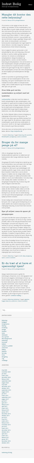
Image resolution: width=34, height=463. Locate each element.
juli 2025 (4, 373)
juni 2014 (4, 417)
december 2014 (6, 414)
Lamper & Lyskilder (7, 346)
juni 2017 (4, 401)
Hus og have (5, 337)
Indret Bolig (11, 4)
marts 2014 (5, 421)
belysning (21, 135)
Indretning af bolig (7, 452)
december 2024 (6, 377)
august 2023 (5, 383)
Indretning (16, 299)
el (19, 256)
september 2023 (6, 381)
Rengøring (4, 357)
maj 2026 (4, 370)
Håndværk (4, 335)
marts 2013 (5, 428)
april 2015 (4, 406)
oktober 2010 (5, 443)
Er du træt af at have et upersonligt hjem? (17, 265)
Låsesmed (5, 347)
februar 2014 (5, 423)
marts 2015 (5, 408)
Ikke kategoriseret (7, 338)
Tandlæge (4, 360)
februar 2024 (5, 379)
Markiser (4, 351)
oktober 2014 (5, 415)
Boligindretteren (20, 20)
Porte (3, 355)
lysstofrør (29, 135)
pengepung (13, 136)
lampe (7, 301)
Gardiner (4, 331)
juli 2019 (4, 394)
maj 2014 (4, 419)
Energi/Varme (5, 324)
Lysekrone (14, 301)
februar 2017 (5, 404)
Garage (4, 329)
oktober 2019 (5, 388)
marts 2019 (5, 395)
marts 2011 (5, 435)
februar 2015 (5, 410)
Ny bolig (4, 353)
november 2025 (6, 372)
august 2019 (5, 392)
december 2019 (6, 386)
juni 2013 (4, 426)
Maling (3, 349)
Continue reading (16, 295)
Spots (3, 257)
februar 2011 (5, 437)
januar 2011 (5, 439)
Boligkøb (4, 322)
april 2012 (4, 434)
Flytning (4, 326)
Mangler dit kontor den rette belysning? (16, 16)
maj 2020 (4, 384)
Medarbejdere (5, 136)
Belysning (10, 135)
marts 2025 (5, 375)
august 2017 (5, 399)
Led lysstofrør (6, 99)
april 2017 (4, 403)
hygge (3, 301)
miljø (24, 256)
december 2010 (6, 441)
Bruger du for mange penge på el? (15, 144)
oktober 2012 (5, 432)
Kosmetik (4, 342)
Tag (3, 358)
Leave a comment (22, 136)
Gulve (3, 333)
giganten (27, 299)
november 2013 (6, 424)
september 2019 (6, 390)
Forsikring (4, 327)
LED (25, 135)
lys (10, 301)
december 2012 (6, 430)
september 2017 (6, 397)
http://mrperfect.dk (16, 131)
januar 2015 (5, 412)
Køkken (4, 344)
